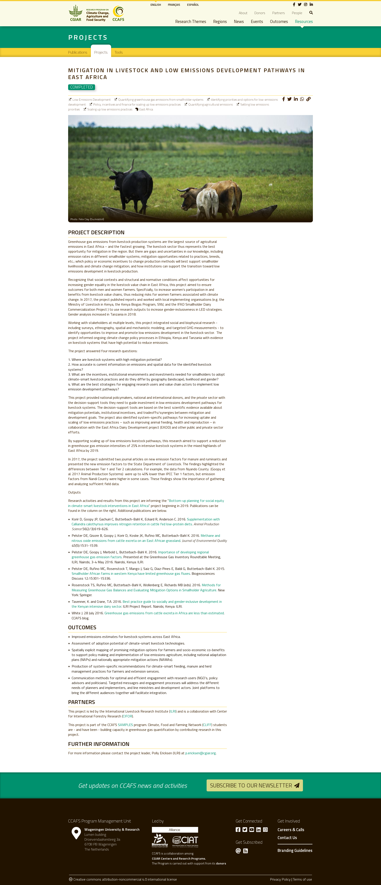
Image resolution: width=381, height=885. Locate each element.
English (156, 4)
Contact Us (287, 838)
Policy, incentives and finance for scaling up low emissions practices (137, 104)
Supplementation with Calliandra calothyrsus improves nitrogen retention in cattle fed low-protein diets (146, 521)
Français (174, 4)
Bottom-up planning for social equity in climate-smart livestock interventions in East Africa (146, 503)
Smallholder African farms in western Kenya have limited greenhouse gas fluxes (131, 573)
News (239, 21)
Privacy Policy (280, 879)
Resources (304, 21)
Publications (77, 52)
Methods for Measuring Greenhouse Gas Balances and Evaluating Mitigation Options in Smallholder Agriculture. (146, 587)
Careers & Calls (291, 830)
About (243, 12)
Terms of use (302, 879)
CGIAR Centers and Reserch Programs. (179, 858)
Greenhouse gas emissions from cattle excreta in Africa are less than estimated (164, 613)
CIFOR (127, 716)
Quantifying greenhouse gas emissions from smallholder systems (160, 99)
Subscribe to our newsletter (251, 785)
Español (193, 4)
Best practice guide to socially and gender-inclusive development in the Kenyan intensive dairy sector (147, 604)
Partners (278, 12)
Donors (259, 12)
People (297, 12)
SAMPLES (125, 724)
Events (257, 21)
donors (221, 863)
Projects (101, 52)
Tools (119, 52)
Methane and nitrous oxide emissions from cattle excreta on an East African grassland (146, 538)
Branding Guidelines (295, 850)
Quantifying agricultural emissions (210, 104)
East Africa (146, 109)
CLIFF (207, 724)
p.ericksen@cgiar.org (200, 753)
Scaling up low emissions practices (109, 109)
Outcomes (279, 21)
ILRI (173, 711)
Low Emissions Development (92, 99)
